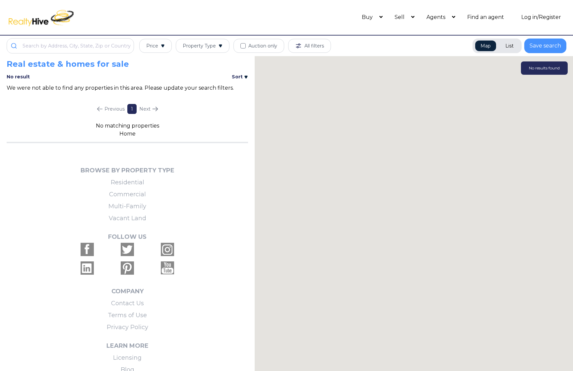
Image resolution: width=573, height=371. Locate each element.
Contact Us (127, 303)
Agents (436, 17)
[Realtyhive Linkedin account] (87, 268)
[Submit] (15, 46)
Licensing (127, 357)
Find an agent (485, 17)
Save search (545, 46)
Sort (238, 77)
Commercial (127, 194)
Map (485, 46)
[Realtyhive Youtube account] (167, 268)
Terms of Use (127, 315)
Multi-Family (127, 206)
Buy (368, 17)
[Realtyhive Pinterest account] (127, 268)
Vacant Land (127, 218)
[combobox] (70, 45)
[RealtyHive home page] (77, 17)
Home (127, 134)
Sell (400, 17)
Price (152, 46)
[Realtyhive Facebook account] (87, 249)
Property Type (199, 46)
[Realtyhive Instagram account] (167, 249)
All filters (314, 46)
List (509, 46)
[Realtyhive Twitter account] (127, 249)
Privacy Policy (127, 327)
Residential (127, 182)
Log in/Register (541, 17)
